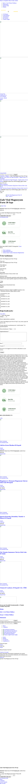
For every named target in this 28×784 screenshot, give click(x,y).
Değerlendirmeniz (4, 331)
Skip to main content (13, 0)
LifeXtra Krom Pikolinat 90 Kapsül (10, 445)
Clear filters (2, 313)
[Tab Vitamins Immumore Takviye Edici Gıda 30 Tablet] (11, 546)
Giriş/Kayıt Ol (6, 641)
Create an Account (4, 652)
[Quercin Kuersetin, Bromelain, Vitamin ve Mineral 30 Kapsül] (11, 511)
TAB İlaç (2, 449)
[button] (2, 453)
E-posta (2, 346)
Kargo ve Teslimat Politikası (7, 614)
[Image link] (8, 602)
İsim (1, 343)
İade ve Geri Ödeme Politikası (7, 612)
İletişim (2, 609)
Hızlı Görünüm (3, 441)
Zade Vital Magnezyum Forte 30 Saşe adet (11, 212)
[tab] (7, 250)
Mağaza (7, 176)
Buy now (8, 215)
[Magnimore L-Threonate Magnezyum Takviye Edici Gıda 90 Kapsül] (11, 475)
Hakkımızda (3, 617)
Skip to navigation (4, 0)
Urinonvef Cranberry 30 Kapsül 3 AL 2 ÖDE (13, 588)
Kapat (1, 644)
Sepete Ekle (3, 215)
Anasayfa (2, 176)
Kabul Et (2, 657)
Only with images (6, 315)
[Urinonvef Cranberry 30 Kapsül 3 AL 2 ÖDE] (11, 582)
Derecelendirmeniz (4, 329)
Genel (20, 246)
